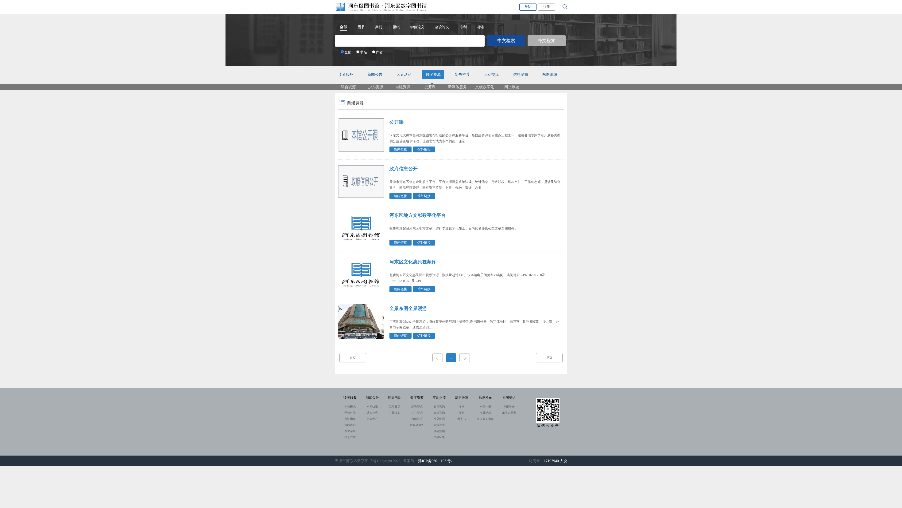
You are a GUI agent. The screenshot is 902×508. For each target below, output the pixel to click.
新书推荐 (462, 74)
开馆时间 (350, 412)
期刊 (461, 412)
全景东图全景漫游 (408, 308)
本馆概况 (350, 406)
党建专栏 (372, 419)
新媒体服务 (457, 87)
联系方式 (350, 437)
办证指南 (350, 419)
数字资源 (433, 74)
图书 (461, 406)
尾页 (549, 357)
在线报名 (394, 412)
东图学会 (509, 406)
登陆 (528, 7)
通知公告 (372, 412)
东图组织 (549, 74)
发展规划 (485, 412)
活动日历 (394, 406)
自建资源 (402, 87)
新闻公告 (374, 74)
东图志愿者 (509, 412)
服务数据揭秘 (485, 419)
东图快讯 (372, 406)
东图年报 (485, 406)
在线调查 (439, 425)
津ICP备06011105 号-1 (436, 461)
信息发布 (520, 74)
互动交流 (491, 74)
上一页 (437, 357)
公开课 (430, 87)
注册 (546, 7)
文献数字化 (484, 87)
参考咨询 (439, 406)
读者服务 (345, 74)
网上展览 (511, 87)
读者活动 (404, 74)
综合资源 (348, 87)
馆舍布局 (350, 431)
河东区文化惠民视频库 (412, 261)
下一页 (464, 357)
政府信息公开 (403, 168)
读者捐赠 (439, 431)
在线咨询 (439, 412)
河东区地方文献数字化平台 (417, 215)
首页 (353, 357)
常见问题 (439, 419)
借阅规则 (350, 425)
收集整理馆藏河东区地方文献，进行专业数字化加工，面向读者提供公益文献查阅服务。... (455, 228)
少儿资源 (375, 87)
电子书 (461, 419)
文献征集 (439, 437)
